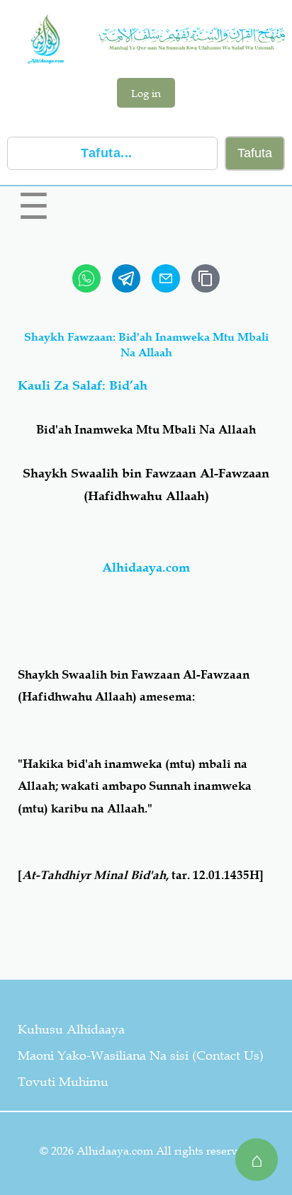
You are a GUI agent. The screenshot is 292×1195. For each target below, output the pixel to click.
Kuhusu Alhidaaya (71, 1029)
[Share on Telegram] (126, 278)
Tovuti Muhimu (63, 1081)
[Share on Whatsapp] (86, 278)
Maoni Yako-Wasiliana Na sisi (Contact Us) (141, 1055)
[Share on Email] (166, 278)
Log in (146, 93)
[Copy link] (205, 278)
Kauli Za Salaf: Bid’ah (82, 385)
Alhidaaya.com (146, 567)
